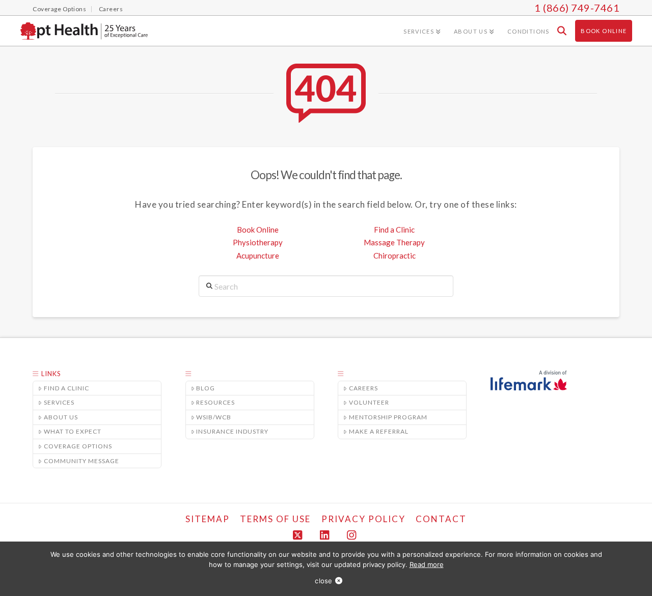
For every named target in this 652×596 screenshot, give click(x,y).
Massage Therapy (394, 242)
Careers (363, 388)
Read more (427, 564)
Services (59, 402)
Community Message (81, 461)
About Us (61, 417)
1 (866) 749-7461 (576, 8)
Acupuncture (257, 255)
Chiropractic (394, 255)
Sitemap (207, 519)
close (323, 581)
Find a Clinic (394, 229)
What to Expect (72, 431)
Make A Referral (379, 431)
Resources (215, 402)
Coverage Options (78, 446)
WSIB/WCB (213, 417)
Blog (205, 388)
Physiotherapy (258, 242)
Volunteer (369, 402)
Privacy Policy (363, 519)
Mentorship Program (388, 417)
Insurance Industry (232, 431)
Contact (441, 519)
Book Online (258, 229)
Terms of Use (275, 519)
